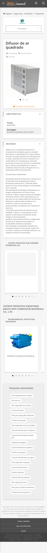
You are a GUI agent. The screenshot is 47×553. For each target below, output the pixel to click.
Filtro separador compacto (20, 462)
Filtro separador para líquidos (21, 395)
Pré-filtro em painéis (18, 452)
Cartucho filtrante (17, 410)
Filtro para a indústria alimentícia (22, 487)
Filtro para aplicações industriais (22, 415)
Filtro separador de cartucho (21, 405)
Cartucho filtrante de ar (19, 467)
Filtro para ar (15, 400)
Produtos (22, 28)
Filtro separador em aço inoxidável (23, 425)
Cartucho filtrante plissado (20, 477)
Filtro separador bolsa (19, 482)
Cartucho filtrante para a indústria (23, 430)
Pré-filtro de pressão (18, 420)
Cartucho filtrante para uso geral (22, 457)
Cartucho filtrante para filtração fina (22, 436)
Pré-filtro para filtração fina (20, 492)
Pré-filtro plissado (17, 472)
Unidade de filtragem (18, 442)
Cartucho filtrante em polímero (22, 447)
